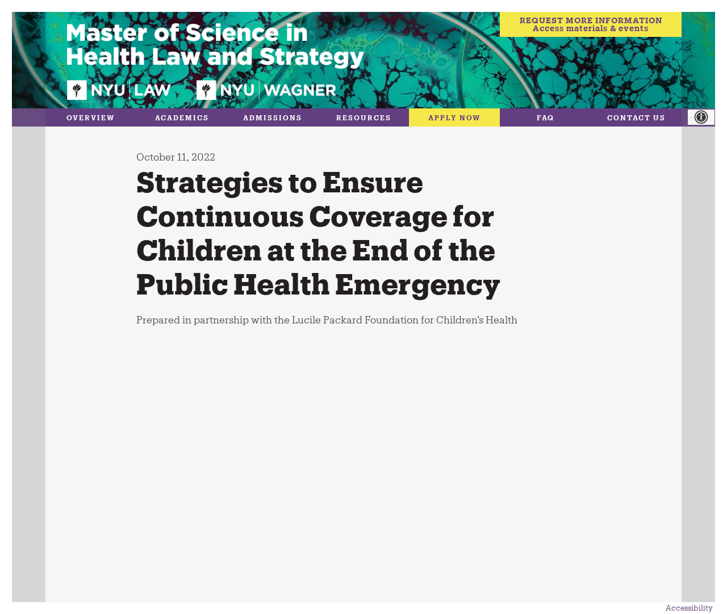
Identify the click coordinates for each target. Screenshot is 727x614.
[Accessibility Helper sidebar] (707, 117)
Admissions (272, 117)
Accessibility (689, 607)
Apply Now (454, 117)
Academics (182, 117)
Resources (363, 117)
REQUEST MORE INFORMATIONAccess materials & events (591, 24)
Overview (90, 117)
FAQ (545, 117)
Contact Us (636, 117)
